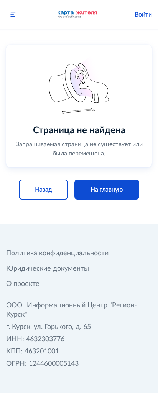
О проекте (23, 284)
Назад (43, 190)
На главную (107, 190)
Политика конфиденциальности (57, 253)
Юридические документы (47, 268)
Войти (143, 15)
